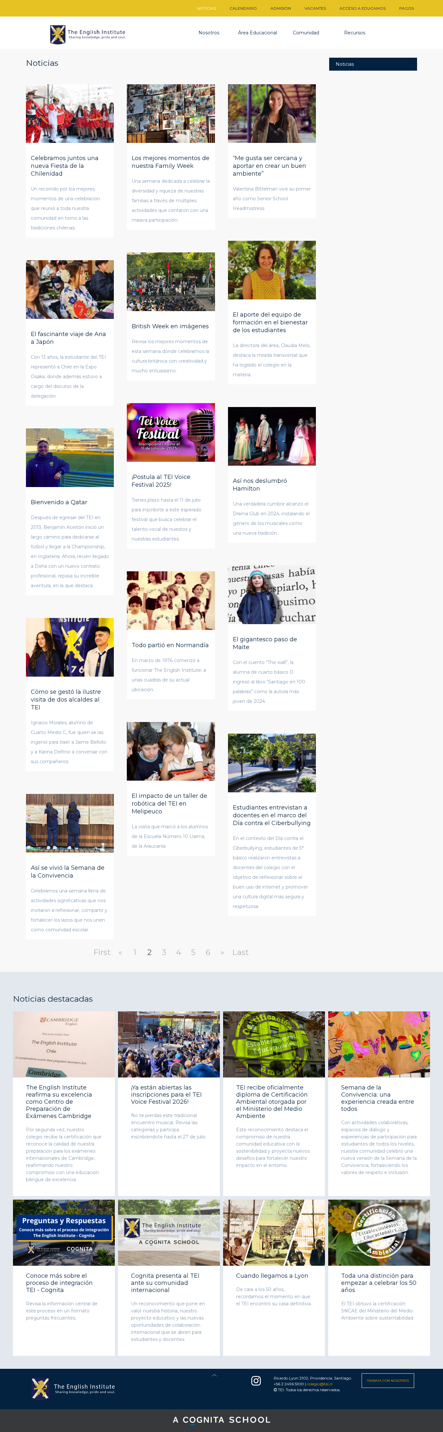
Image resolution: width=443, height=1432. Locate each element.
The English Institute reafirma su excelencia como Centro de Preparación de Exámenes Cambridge (59, 1102)
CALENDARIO (243, 8)
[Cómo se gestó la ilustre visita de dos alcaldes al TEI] (70, 646)
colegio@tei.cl (319, 1383)
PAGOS (406, 8)
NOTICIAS (206, 8)
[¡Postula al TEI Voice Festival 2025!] (171, 432)
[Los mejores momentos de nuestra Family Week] (171, 113)
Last (240, 952)
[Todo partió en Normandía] (171, 600)
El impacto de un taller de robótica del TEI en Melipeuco (169, 803)
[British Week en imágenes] (171, 281)
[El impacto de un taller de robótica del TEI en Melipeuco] (171, 750)
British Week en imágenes (170, 326)
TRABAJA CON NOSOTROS (388, 1381)
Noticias (345, 64)
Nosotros (208, 33)
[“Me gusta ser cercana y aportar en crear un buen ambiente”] (272, 113)
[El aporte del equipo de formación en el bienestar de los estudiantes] (272, 269)
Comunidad (306, 33)
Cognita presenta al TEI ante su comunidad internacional (165, 1283)
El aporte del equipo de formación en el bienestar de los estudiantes (270, 322)
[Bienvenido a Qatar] (70, 457)
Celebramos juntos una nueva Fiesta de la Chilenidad (65, 166)
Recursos (354, 33)
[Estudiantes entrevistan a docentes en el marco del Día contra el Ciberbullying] (272, 762)
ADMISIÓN (280, 8)
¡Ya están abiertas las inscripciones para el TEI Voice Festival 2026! (166, 1095)
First (102, 952)
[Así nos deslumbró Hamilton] (272, 435)
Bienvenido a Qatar (59, 502)
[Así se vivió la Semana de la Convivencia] (70, 822)
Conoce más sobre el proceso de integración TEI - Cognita (59, 1283)
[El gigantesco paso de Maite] (272, 594)
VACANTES (315, 8)
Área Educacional (257, 33)
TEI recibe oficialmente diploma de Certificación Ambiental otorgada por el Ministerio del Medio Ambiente (272, 1102)
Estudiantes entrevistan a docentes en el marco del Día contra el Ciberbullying (272, 815)
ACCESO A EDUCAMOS (363, 8)
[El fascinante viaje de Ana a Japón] (70, 289)
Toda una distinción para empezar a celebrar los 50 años (378, 1283)
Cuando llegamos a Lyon (272, 1275)
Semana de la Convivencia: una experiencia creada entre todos (377, 1098)
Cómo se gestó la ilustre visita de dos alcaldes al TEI (66, 699)
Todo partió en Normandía (170, 645)
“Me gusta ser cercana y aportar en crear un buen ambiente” (269, 166)
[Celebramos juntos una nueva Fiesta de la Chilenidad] (70, 113)
